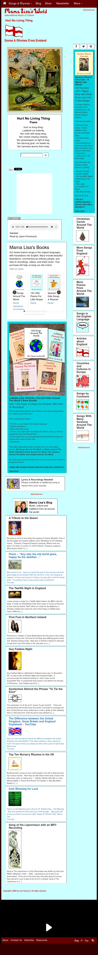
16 (33, 314)
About (5, 940)
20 (41, 314)
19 (39, 314)
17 (35, 314)
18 (37, 314)
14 (28, 314)
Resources (41, 940)
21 (44, 314)
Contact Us (16, 940)
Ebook (16, 302)
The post (10, 582)
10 (44, 311)
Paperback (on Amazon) (19, 307)
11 (46, 311)
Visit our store (16, 268)
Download (14, 232)
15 (31, 314)
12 (24, 314)
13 (26, 314)
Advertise (29, 940)
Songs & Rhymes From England (25, 40)
